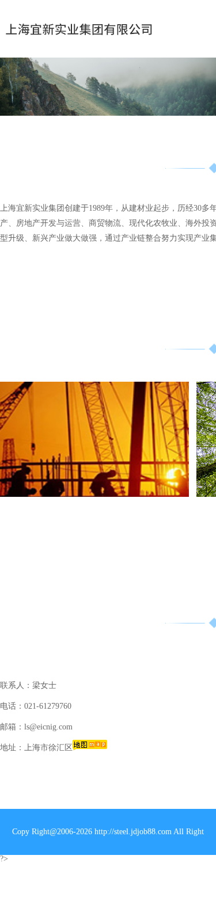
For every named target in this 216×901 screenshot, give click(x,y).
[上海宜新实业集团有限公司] (81, 29)
